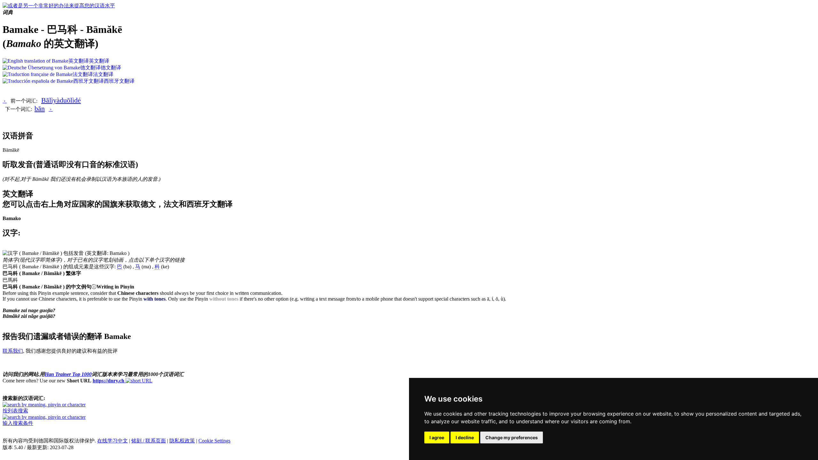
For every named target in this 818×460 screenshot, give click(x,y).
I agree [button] (436, 437)
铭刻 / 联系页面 (148, 440)
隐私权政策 (182, 440)
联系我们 (13, 351)
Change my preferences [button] (511, 437)
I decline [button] (465, 437)
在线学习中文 (112, 440)
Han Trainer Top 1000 (68, 374)
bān (40, 108)
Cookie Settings (214, 440)
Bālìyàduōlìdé (61, 100)
